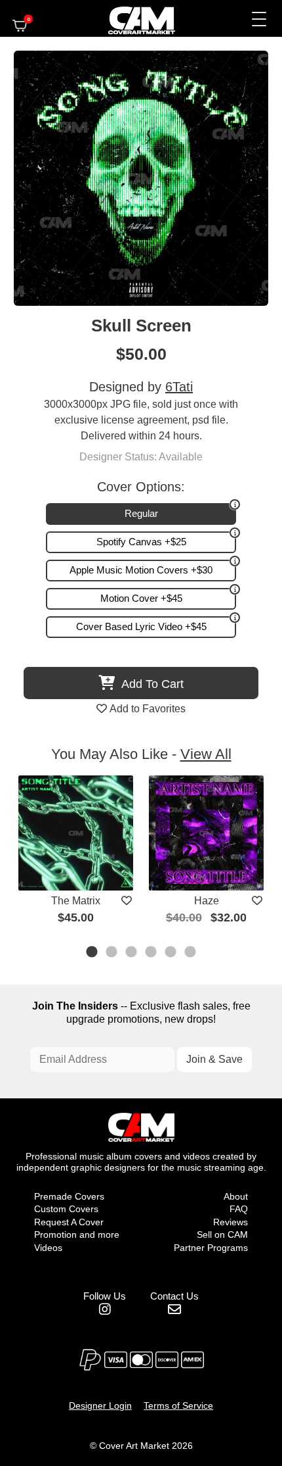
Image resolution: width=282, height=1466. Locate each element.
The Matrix (75, 900)
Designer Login (100, 1405)
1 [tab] (92, 953)
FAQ (239, 1209)
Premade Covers (69, 1196)
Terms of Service (178, 1405)
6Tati (179, 386)
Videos (48, 1247)
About (236, 1196)
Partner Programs (211, 1247)
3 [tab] (131, 953)
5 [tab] (171, 953)
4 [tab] (151, 953)
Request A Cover (69, 1222)
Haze (206, 900)
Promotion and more (76, 1234)
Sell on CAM (222, 1234)
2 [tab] (112, 953)
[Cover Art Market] (130, 18)
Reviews (230, 1222)
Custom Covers (66, 1209)
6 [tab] (190, 953)
